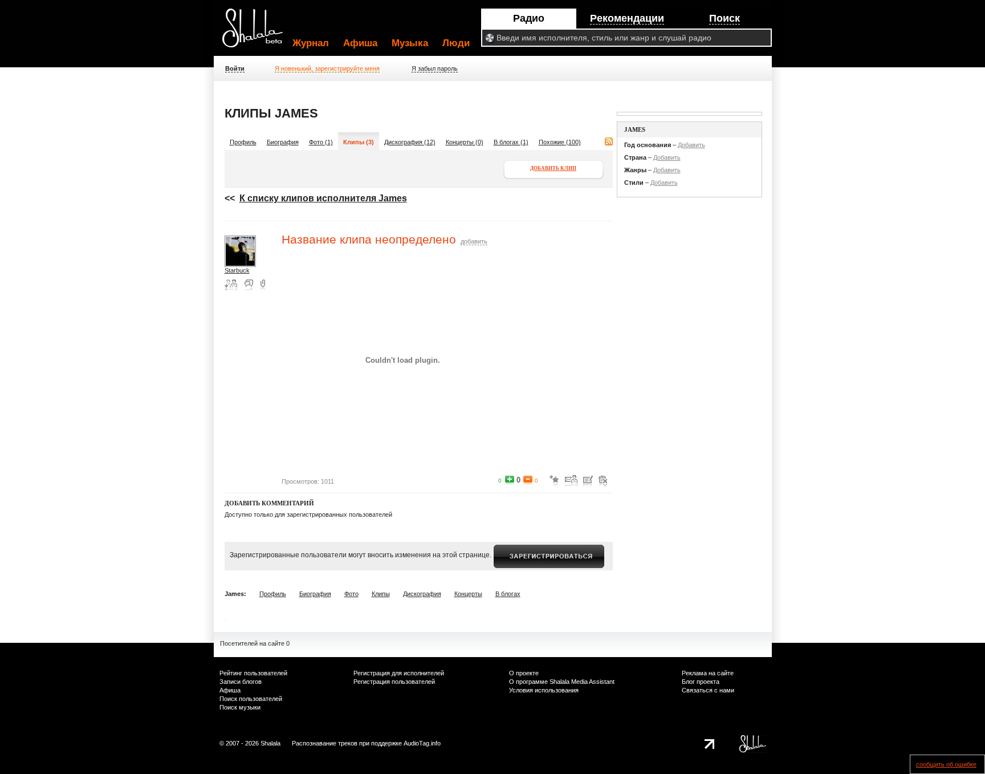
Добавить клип (553, 168)
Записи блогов (240, 681)
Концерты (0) (464, 142)
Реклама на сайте (708, 673)
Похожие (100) (560, 142)
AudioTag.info (422, 743)
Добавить (691, 144)
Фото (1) (321, 142)
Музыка (410, 43)
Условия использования (544, 690)
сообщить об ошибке (946, 764)
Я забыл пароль (435, 68)
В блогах (507, 593)
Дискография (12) (409, 142)
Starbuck (237, 270)
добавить (474, 241)
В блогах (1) (511, 142)
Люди (456, 43)
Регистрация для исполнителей (398, 673)
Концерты (468, 593)
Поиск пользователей (250, 698)
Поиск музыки (240, 707)
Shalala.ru (257, 32)
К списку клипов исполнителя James (323, 198)
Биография (283, 142)
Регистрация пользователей (394, 681)
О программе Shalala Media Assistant (561, 681)
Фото (351, 593)
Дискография (422, 593)
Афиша (360, 43)
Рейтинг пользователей (253, 673)
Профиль (243, 142)
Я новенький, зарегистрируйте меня (327, 68)
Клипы (381, 593)
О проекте (524, 673)
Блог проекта (700, 681)
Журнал (310, 43)
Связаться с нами (708, 690)
